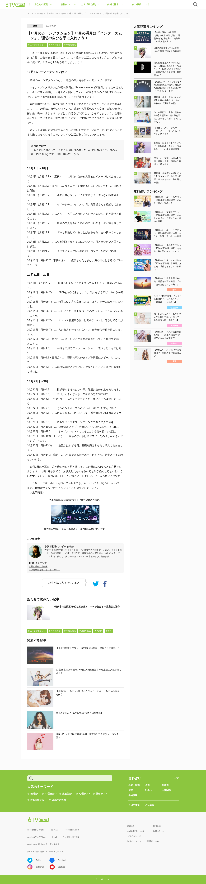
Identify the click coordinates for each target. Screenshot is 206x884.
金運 (147, 785)
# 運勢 (108, 631)
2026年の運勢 (59, 800)
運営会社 (131, 826)
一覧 (176, 778)
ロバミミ (55, 830)
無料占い (34, 793)
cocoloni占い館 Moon (36, 837)
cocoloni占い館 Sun (36, 830)
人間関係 (166, 790)
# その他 (98, 631)
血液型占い (68, 793)
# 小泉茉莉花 (70, 45)
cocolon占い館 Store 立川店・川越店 (43, 844)
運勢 (35, 26)
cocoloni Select (72, 830)
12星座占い (51, 793)
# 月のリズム (85, 631)
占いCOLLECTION (71, 837)
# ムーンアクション (36, 45)
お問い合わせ (158, 831)
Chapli (54, 837)
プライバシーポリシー (136, 836)
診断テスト (101, 793)
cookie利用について (136, 831)
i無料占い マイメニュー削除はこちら (143, 841)
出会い (148, 790)
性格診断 (132, 795)
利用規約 (157, 826)
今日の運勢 (134, 805)
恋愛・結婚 (134, 785)
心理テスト (84, 793)
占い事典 (149, 805)
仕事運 (165, 785)
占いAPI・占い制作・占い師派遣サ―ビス (45, 851)
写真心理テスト (38, 800)
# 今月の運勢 (55, 45)
